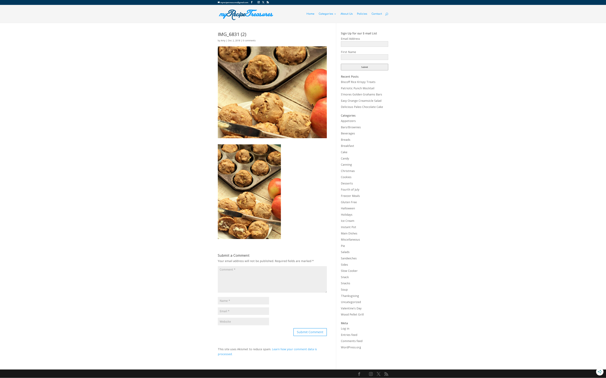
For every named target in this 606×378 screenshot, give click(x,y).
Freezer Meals (350, 196)
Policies (362, 14)
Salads (345, 252)
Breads (345, 140)
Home (310, 14)
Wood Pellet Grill (352, 314)
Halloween (348, 208)
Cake (344, 152)
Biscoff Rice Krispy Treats (358, 82)
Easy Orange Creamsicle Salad (361, 101)
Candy (345, 158)
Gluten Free (349, 202)
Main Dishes (349, 233)
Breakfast (347, 146)
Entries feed (349, 335)
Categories (326, 14)
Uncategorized (351, 302)
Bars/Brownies (351, 127)
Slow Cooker (349, 271)
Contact (376, 14)
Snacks (345, 283)
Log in (345, 328)
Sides (344, 264)
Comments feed (351, 341)
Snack (345, 277)
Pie (343, 246)
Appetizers (348, 121)
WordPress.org (351, 347)
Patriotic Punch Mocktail (357, 88)
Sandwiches (349, 258)
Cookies (346, 177)
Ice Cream (347, 221)
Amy (223, 40)
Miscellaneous (350, 239)
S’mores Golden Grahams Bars (361, 94)
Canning (346, 164)
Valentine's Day (351, 308)
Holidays (346, 214)
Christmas (348, 171)
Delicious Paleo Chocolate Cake (362, 107)
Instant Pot (348, 227)
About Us (347, 14)
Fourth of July (350, 189)
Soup (344, 289)
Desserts (347, 183)
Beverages (348, 133)
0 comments (249, 40)
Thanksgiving (350, 296)
